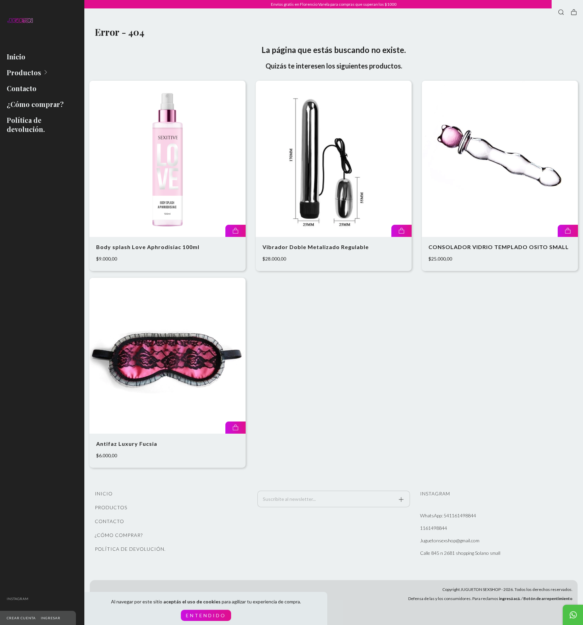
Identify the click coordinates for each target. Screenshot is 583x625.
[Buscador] (561, 12)
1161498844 (433, 528)
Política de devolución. (26, 124)
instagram (18, 599)
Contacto (21, 88)
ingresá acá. (510, 598)
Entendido (206, 615)
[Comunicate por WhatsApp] (573, 615)
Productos (24, 72)
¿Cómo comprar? (35, 104)
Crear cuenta (21, 618)
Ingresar (50, 618)
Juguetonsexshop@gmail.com (449, 540)
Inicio (16, 56)
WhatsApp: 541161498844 (448, 515)
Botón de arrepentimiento (548, 598)
